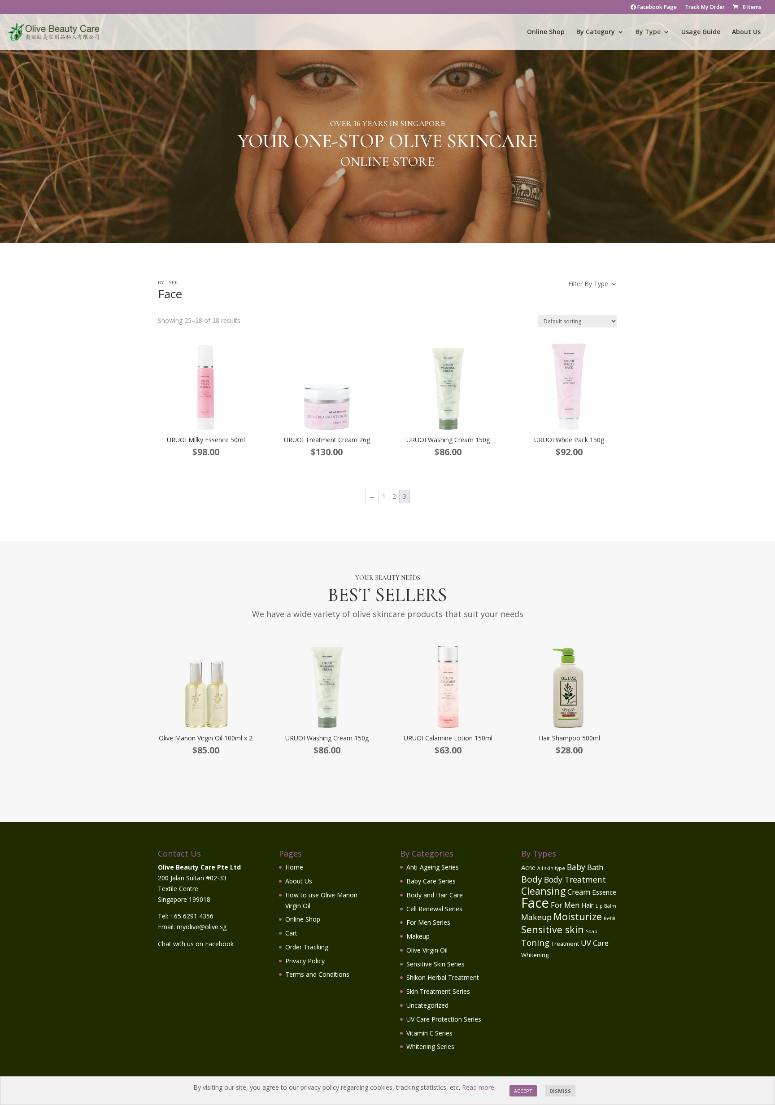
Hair (587, 905)
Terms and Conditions (317, 974)
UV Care (595, 943)
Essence (604, 891)
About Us (746, 32)
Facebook (219, 944)
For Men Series (428, 922)
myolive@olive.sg (201, 926)
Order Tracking (306, 947)
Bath (595, 867)
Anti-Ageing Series (432, 867)
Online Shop (546, 32)
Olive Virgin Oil (427, 950)
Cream (578, 892)
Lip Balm (606, 906)
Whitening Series (430, 1046)
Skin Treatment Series (438, 991)
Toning (535, 942)
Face (535, 903)
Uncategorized (427, 1005)
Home (294, 867)
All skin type (551, 868)
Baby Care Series (431, 881)
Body (531, 879)
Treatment (565, 944)
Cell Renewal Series (434, 909)
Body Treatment (575, 879)
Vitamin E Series (429, 1033)
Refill (609, 918)
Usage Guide (700, 32)
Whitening (535, 955)
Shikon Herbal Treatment (442, 977)
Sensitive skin (552, 929)
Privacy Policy (305, 961)
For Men (565, 905)
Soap (591, 931)
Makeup (418, 936)
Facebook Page (656, 7)
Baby (576, 866)
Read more (478, 1087)
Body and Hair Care (434, 895)
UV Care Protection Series (443, 1019)
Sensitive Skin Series (435, 964)
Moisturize (577, 916)
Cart (291, 933)
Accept (523, 1091)
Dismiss (560, 1091)
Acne (528, 867)
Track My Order (705, 7)
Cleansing (543, 890)
